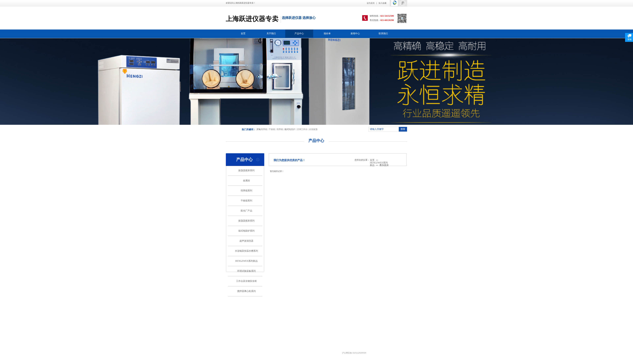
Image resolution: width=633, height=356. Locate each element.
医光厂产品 (246, 210)
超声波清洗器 (246, 241)
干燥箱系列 (246, 200)
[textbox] (383, 129)
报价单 (327, 33)
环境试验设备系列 (246, 271)
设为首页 (371, 3)
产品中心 (299, 33)
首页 (243, 33)
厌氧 (258, 129)
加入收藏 (382, 3)
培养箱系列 (246, 190)
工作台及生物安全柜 (246, 281)
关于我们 (271, 33)
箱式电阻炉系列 (246, 231)
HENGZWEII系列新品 (246, 261)
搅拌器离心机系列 (246, 291)
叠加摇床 (384, 165)
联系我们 (383, 33)
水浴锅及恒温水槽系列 (246, 251)
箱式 (287, 129)
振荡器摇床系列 (246, 170)
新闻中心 (355, 33)
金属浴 (246, 180)
